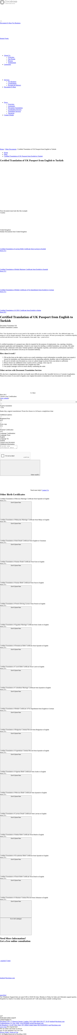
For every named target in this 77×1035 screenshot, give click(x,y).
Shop (5, 154)
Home (2, 149)
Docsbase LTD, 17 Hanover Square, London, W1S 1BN (18, 1021)
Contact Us (45, 490)
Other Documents (10, 149)
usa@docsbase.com (54, 1025)
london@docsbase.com (57, 1021)
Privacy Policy (4, 1032)
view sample (4, 398)
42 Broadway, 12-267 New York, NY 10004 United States (18, 1025)
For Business (16, 23)
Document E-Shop (6, 23)
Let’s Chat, (3, 1027)
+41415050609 (24, 1023)
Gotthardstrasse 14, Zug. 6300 (9, 1023)
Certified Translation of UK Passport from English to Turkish (23, 156)
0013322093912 (42, 1025)
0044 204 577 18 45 (42, 1021)
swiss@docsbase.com (36, 1023)
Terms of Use (14, 1032)
